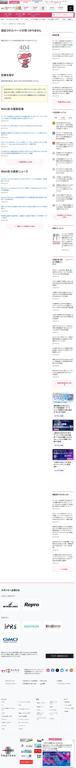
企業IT (46, 1)
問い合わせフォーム (31, 92)
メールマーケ (22, 725)
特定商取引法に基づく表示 (30, 683)
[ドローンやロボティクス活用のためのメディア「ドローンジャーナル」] (40, 757)
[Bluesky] (62, 670)
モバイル (4, 725)
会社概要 (42, 683)
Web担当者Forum (7, 8)
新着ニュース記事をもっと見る (26, 226)
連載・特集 (43, 8)
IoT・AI (54, 1)
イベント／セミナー (54, 713)
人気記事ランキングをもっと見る (64, 216)
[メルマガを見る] (48, 670)
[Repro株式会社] (31, 605)
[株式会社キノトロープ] (31, 626)
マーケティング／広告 (12, 19)
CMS (64, 19)
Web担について (52, 8)
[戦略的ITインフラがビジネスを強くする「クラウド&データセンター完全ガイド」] (26, 741)
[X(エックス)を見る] (57, 670)
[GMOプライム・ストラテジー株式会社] (10, 640)
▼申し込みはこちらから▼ (50, 751)
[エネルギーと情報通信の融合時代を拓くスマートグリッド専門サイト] (26, 751)
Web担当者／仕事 (7, 716)
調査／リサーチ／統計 (24, 713)
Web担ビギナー (26, 8)
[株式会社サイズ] (53, 626)
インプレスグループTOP (63, 683)
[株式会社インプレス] (8, 752)
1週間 (63, 118)
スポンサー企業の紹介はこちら (59, 656)
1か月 (70, 118)
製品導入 (37, 2)
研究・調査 (64, 1)
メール (44, 92)
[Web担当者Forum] (10, 671)
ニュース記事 (68, 705)
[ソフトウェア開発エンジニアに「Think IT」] (40, 741)
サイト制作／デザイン (54, 19)
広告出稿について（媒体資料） (30, 681)
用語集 (66, 711)
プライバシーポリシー (11, 683)
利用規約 (59, 681)
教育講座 (55, 2)
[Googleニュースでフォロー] (66, 670)
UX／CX (4, 719)
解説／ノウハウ (41, 703)
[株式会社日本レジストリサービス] (10, 626)
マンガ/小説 (53, 710)
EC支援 (59, 2)
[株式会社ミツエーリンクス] (10, 605)
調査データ (40, 707)
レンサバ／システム (24, 719)
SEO (2, 19)
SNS (26, 19)
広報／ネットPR (6, 722)
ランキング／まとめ (41, 718)
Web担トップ (4, 24)
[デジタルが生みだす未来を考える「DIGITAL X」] (26, 757)
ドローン (51, 2)
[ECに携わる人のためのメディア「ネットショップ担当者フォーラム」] (40, 751)
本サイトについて (10, 681)
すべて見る (64, 569)
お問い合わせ (43, 681)
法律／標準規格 (23, 716)
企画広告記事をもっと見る (64, 384)
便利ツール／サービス (40, 713)
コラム (38, 710)
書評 (51, 707)
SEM (3, 729)
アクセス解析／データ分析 (38, 19)
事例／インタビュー (53, 702)
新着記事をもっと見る (26, 162)
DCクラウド (59, 1)
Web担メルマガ (35, 8)
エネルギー (47, 2)
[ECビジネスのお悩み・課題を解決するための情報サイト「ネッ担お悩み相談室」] (26, 762)
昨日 (55, 118)
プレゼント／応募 (69, 708)
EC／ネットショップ (23, 722)
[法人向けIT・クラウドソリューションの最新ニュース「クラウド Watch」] (40, 746)
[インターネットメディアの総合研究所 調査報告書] (26, 746)
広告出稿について (60, 8)
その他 (20, 729)
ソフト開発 (50, 1)
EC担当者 (25, 2)
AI (21, 19)
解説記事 (67, 702)
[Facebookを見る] (52, 670)
